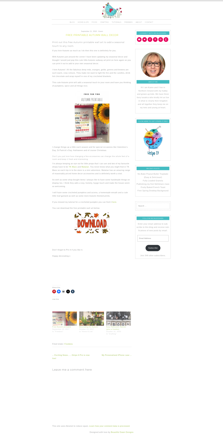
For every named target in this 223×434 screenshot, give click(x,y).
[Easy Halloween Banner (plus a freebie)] (118, 318)
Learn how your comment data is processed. (109, 426)
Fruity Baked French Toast (153, 187)
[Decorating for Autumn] (91, 318)
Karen (100, 31)
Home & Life (83, 22)
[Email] (139, 39)
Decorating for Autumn (88, 327)
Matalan (85, 167)
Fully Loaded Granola (153, 181)
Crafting (104, 22)
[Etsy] (166, 39)
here (114, 202)
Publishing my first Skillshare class (153, 184)
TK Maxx (73, 167)
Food (94, 22)
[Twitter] (144, 39)
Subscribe (153, 248)
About (139, 22)
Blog (72, 22)
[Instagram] (160, 39)
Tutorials (116, 22)
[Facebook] (150, 39)
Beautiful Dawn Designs (122, 432)
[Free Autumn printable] (64, 318)
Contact (149, 22)
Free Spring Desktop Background (153, 191)
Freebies (128, 22)
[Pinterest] (155, 39)
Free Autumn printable (61, 327)
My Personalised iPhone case (117, 355)
